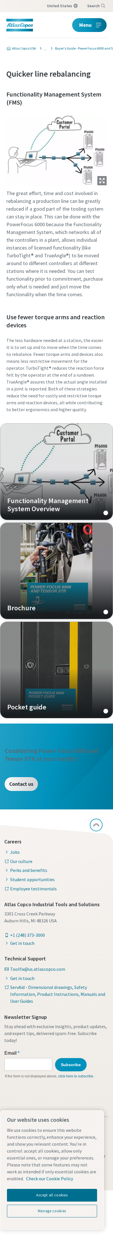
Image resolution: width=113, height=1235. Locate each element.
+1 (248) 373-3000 (27, 935)
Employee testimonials (33, 889)
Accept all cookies (52, 1195)
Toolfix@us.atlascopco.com (37, 969)
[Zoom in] (56, 149)
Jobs (15, 852)
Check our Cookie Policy (49, 1178)
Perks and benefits (28, 870)
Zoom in (102, 180)
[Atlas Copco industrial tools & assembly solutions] (43, 48)
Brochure (56, 571)
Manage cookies (52, 1210)
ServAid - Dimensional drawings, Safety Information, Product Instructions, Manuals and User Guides (57, 994)
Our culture (21, 861)
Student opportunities (32, 879)
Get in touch (22, 943)
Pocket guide (56, 670)
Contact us (21, 784)
